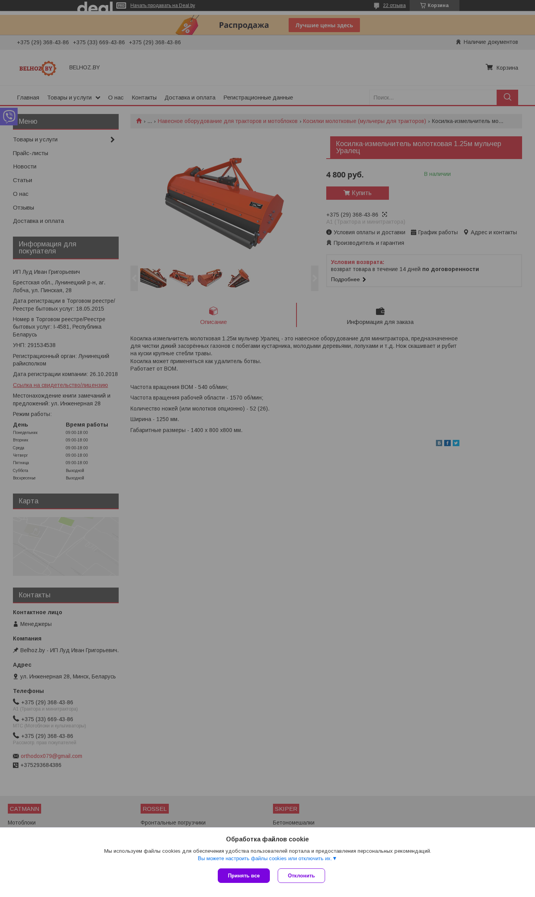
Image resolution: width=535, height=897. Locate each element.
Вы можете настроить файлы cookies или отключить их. (265, 858)
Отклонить (301, 876)
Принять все (244, 876)
